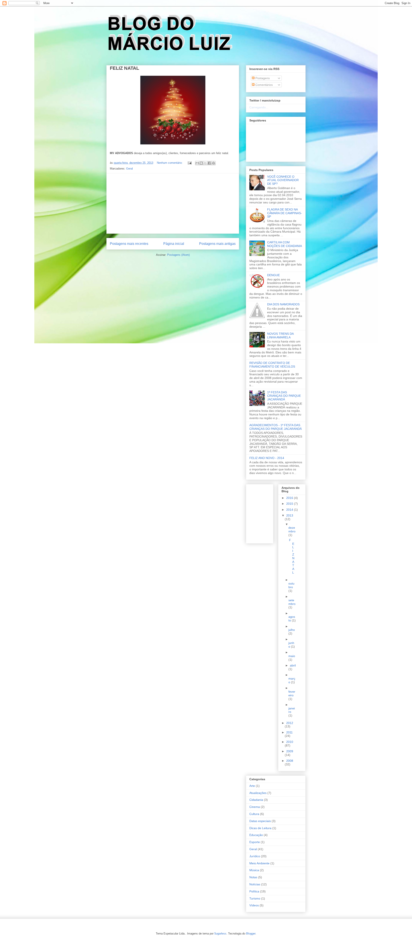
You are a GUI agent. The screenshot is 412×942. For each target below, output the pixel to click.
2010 (289, 742)
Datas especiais (260, 821)
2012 (289, 723)
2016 (290, 498)
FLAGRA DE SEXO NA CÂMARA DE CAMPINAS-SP (284, 213)
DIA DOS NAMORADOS (283, 304)
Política (254, 891)
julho (291, 630)
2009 (289, 751)
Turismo (254, 898)
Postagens (262, 78)
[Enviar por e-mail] (197, 163)
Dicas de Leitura (260, 828)
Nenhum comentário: (170, 162)
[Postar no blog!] (201, 163)
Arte (252, 786)
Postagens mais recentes (129, 243)
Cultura (254, 814)
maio (291, 656)
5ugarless (220, 933)
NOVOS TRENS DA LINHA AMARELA (280, 335)
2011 (289, 732)
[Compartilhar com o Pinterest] (213, 163)
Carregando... (258, 107)
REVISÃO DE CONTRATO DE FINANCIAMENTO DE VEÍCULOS (272, 364)
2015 (290, 503)
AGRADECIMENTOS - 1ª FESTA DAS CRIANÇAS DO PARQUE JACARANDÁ (275, 426)
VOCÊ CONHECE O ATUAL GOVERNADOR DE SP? (283, 180)
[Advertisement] (173, 203)
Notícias (254, 884)
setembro (291, 602)
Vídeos (254, 905)
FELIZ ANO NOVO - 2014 (266, 458)
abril (293, 665)
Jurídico (254, 856)
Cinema (254, 807)
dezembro (291, 529)
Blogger (250, 933)
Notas (253, 877)
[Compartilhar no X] (205, 163)
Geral (129, 168)
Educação (256, 835)
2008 (289, 760)
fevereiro (291, 693)
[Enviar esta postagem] (189, 162)
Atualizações (258, 793)
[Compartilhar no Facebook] (209, 163)
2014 (290, 509)
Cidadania (256, 799)
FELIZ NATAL (124, 68)
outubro (291, 585)
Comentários (263, 84)
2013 (289, 515)
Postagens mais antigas (217, 243)
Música (254, 870)
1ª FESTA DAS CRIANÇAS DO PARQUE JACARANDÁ (284, 396)
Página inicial (173, 243)
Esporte (254, 842)
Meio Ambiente (259, 863)
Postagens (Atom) (178, 254)
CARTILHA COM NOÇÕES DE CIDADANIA (284, 244)
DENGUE (273, 275)
